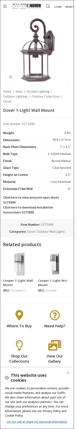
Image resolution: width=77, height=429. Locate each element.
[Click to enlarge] (10, 77)
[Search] (48, 6)
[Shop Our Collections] (19, 345)
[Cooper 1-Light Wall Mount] (19, 264)
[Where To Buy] (19, 315)
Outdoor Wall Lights (51, 231)
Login (58, 6)
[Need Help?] (54, 315)
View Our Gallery (55, 359)
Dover (7, 101)
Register (71, 6)
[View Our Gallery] (54, 345)
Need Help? (54, 325)
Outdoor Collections (46, 96)
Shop (19, 91)
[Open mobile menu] (5, 6)
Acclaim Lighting (38, 91)
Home (7, 91)
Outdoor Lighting (15, 96)
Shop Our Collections (19, 359)
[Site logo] (26, 6)
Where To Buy (19, 325)
